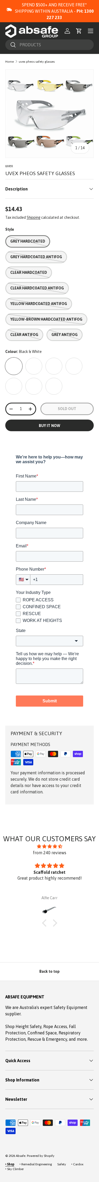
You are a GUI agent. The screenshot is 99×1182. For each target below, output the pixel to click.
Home (9, 61)
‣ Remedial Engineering (36, 1164)
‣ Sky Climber (14, 1169)
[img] (49, 846)
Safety (61, 1164)
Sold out (67, 409)
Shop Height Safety (23, 1026)
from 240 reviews (49, 852)
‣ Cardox (77, 1164)
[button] (79, 31)
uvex (9, 166)
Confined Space (42, 1032)
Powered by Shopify (40, 1156)
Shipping (33, 217)
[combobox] (49, 44)
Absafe (20, 1156)
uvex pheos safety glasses (37, 61)
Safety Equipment (70, 1007)
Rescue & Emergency (47, 1039)
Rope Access (55, 1026)
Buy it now (49, 426)
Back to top (49, 971)
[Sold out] (13, 366)
